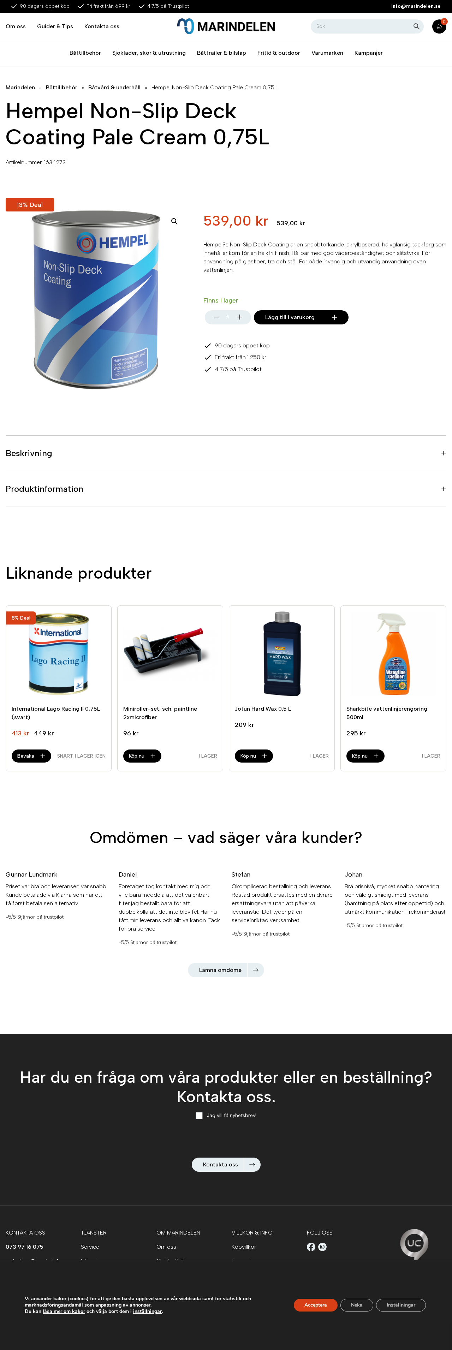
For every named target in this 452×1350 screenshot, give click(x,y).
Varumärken (327, 52)
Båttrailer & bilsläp (221, 52)
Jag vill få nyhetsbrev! (231, 1115)
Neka (357, 1305)
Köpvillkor (244, 1246)
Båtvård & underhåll (114, 87)
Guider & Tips (55, 26)
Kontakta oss (101, 26)
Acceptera (315, 1305)
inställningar (147, 1311)
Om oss (16, 26)
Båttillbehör (85, 52)
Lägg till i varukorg (290, 317)
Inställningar (401, 1305)
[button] (174, 221)
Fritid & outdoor (278, 52)
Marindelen (20, 87)
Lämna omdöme (220, 970)
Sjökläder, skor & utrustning (149, 52)
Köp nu (136, 756)
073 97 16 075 (24, 1246)
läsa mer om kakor (64, 1311)
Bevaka (25, 756)
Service (90, 1246)
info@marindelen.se (416, 6)
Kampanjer (369, 52)
